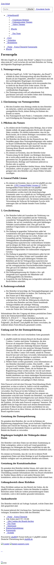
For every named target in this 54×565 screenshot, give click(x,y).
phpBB (14, 537)
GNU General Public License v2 (27, 185)
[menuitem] (20, 20)
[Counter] (5, 544)
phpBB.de (28, 539)
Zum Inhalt (5, 4)
